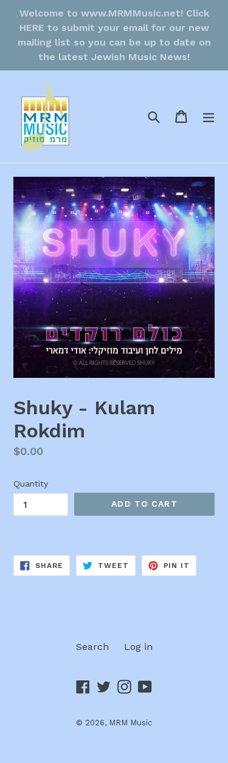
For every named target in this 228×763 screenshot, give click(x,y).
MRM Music (130, 722)
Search (92, 646)
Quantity (30, 483)
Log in (138, 646)
